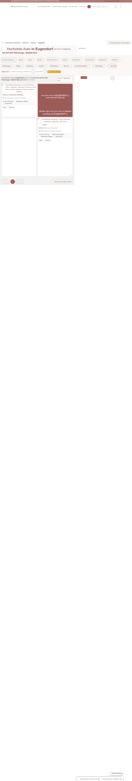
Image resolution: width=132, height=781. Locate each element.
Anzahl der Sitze (52, 60)
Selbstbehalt (102, 60)
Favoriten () (89, 779)
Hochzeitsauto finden (43, 6)
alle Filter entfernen (55, 71)
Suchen (119, 6)
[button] (6, 181)
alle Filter (113, 66)
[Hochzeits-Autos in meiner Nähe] (77, 89)
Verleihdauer (76, 60)
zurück (84, 77)
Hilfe (118, 1)
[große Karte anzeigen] (76, 84)
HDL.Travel (43, 125)
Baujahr (39, 60)
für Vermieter (73, 6)
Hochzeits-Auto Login (110, 1)
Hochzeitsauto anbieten (60, 6)
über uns (82, 6)
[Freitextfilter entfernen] (115, 6)
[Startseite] (2, 43)
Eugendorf (39, 71)
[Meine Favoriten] (89, 7)
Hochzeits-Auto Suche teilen (62, 181)
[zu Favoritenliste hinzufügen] (4, 86)
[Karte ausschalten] (112, 78)
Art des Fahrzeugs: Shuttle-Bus (20, 71)
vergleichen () (112, 779)
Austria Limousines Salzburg (12, 95)
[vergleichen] (4, 90)
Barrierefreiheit (116, 773)
